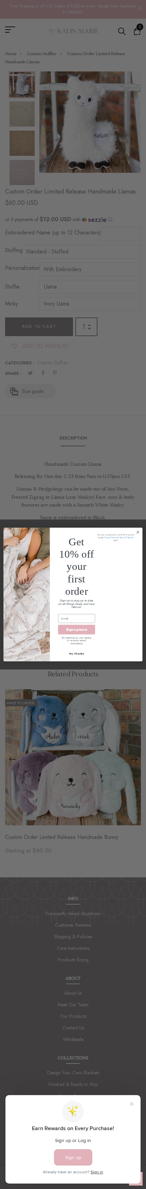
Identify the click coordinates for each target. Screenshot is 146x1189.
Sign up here (76, 629)
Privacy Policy (110, 537)
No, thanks (76, 653)
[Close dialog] (138, 532)
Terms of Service (126, 537)
